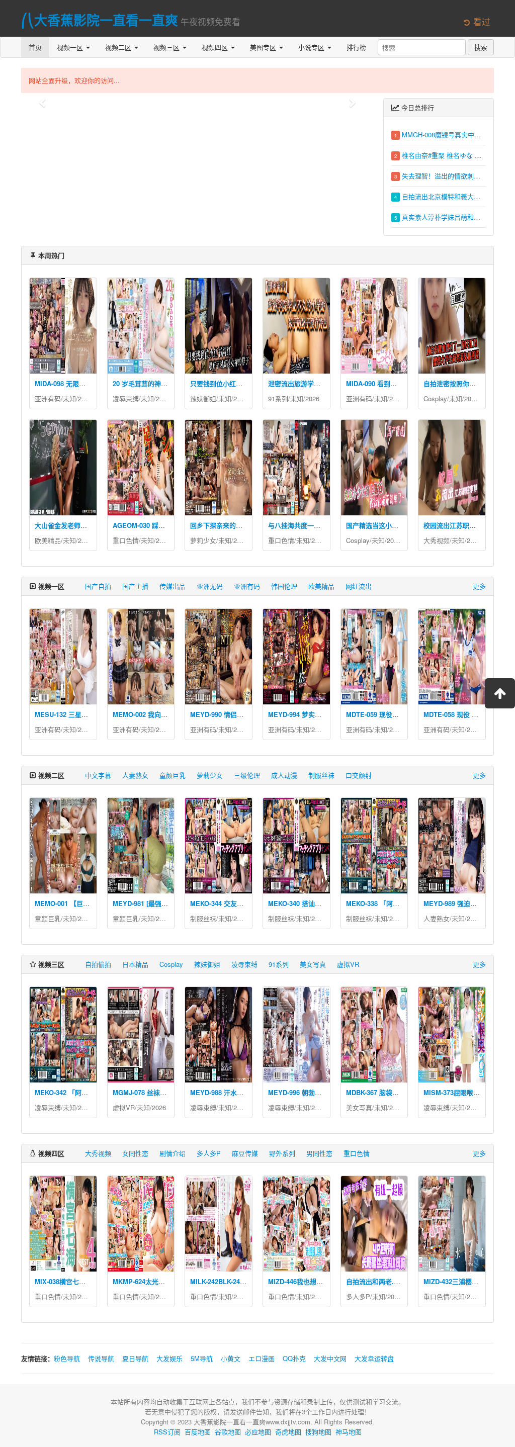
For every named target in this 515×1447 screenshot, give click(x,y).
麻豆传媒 (245, 1153)
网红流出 (359, 586)
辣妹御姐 (203, 398)
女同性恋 (135, 1153)
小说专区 (312, 47)
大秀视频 (436, 540)
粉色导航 (67, 1358)
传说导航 (101, 1358)
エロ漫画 (261, 1358)
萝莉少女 (203, 540)
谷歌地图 (228, 1431)
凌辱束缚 (126, 398)
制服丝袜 (321, 775)
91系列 (278, 398)
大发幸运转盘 (374, 1358)
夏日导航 (135, 1358)
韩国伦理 (284, 586)
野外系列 (282, 1153)
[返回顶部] (500, 693)
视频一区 (71, 47)
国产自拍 (98, 586)
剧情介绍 (172, 1153)
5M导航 (202, 1358)
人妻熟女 (135, 775)
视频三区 (167, 47)
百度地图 (198, 1431)
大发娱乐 (169, 1358)
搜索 (480, 47)
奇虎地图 (288, 1431)
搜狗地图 (318, 1431)
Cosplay (435, 398)
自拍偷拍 (98, 964)
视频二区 (119, 47)
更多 (479, 586)
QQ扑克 (294, 1358)
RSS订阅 (167, 1431)
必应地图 (258, 1431)
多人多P (209, 1153)
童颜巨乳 (172, 775)
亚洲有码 (48, 398)
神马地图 (348, 1431)
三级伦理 (247, 775)
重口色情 (126, 540)
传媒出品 (172, 586)
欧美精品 (48, 540)
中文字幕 (98, 775)
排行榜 (356, 47)
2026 (85, 398)
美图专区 (264, 47)
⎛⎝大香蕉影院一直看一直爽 (99, 20)
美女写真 (313, 964)
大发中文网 (330, 1358)
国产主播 (135, 586)
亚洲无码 (210, 586)
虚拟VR (348, 964)
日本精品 (135, 964)
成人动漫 (284, 775)
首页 (35, 47)
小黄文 (230, 1358)
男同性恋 (319, 1153)
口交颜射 (359, 775)
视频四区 (216, 47)
